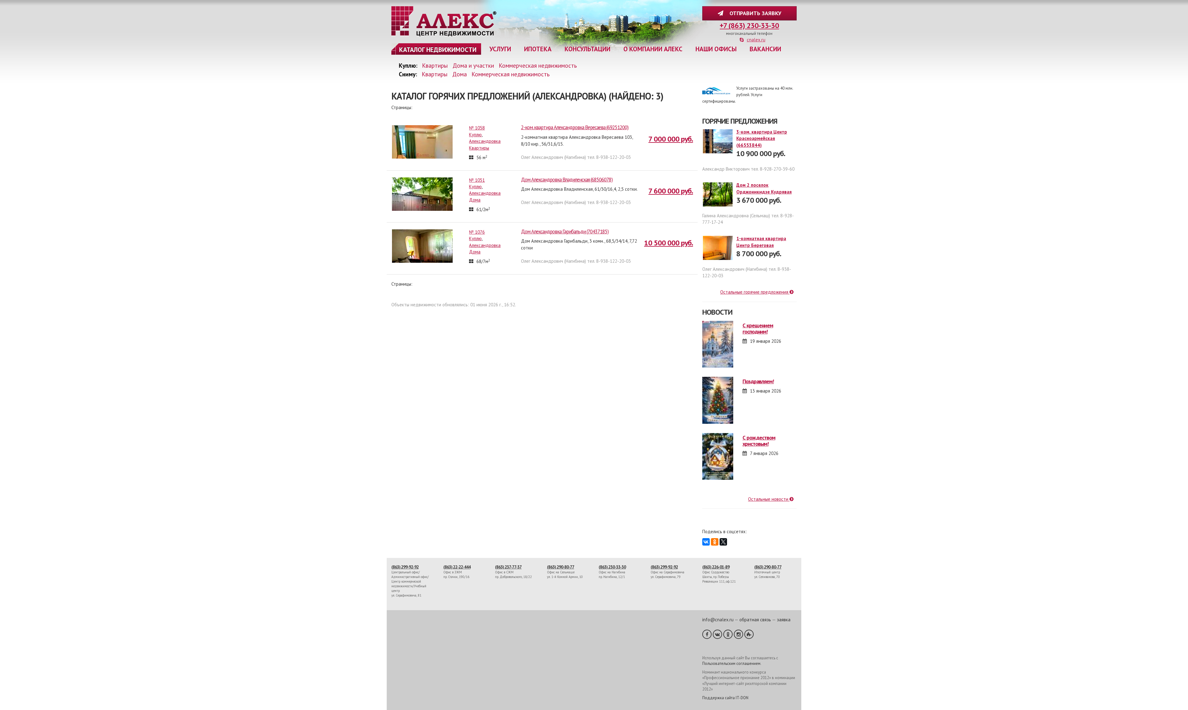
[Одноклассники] (714, 542)
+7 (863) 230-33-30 (749, 25)
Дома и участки (473, 65)
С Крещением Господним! (757, 328)
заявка (783, 620)
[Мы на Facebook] (707, 634)
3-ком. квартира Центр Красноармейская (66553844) (761, 138)
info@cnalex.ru (718, 620)
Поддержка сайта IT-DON (725, 697)
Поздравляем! (758, 381)
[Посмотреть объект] (423, 142)
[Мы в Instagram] (738, 634)
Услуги (500, 49)
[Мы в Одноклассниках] (728, 634)
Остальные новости (769, 499)
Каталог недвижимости (437, 49)
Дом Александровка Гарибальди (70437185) (565, 231)
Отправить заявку (753, 13)
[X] (723, 542)
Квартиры (435, 65)
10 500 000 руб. (668, 243)
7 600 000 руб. (670, 191)
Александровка (485, 141)
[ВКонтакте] (706, 542)
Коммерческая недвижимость (538, 65)
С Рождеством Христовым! (758, 440)
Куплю (475, 135)
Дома (459, 74)
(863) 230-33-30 (612, 567)
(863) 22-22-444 (457, 567)
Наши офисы (716, 49)
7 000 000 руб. (670, 139)
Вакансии (765, 49)
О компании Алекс (652, 49)
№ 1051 (477, 180)
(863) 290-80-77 (560, 567)
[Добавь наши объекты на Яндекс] (749, 634)
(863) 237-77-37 (508, 567)
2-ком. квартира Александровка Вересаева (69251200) (574, 127)
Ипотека (538, 49)
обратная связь (755, 620)
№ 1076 (477, 232)
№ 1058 (477, 128)
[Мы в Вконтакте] (717, 634)
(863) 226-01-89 (716, 567)
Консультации (587, 49)
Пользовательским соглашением (731, 663)
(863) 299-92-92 (405, 567)
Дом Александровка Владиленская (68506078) (567, 179)
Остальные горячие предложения (755, 292)
